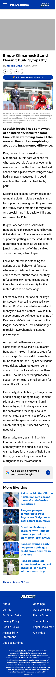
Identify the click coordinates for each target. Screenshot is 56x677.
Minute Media (20, 651)
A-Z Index (39, 632)
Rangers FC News (20, 582)
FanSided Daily (11, 615)
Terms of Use (41, 621)
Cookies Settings (12, 642)
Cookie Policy (10, 627)
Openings (39, 603)
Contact (7, 609)
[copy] (22, 71)
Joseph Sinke (14, 65)
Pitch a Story (41, 615)
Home (6, 582)
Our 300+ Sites (42, 609)
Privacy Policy (10, 621)
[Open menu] (5, 5)
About (6, 603)
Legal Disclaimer (43, 627)
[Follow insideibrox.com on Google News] (48, 472)
